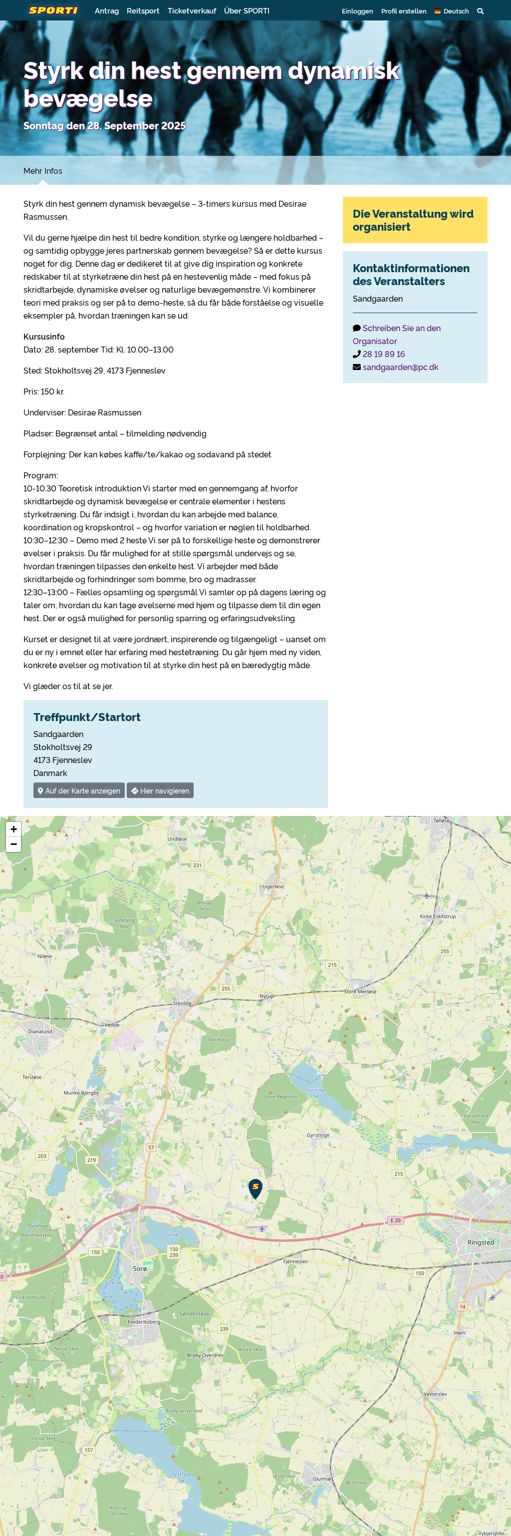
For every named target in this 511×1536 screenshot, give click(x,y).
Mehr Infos (42, 170)
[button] (452, 10)
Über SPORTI (246, 10)
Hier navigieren (163, 790)
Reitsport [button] (143, 10)
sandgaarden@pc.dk (401, 366)
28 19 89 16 (384, 353)
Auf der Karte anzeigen (81, 790)
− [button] (13, 844)
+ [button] (13, 829)
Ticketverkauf (192, 10)
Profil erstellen (404, 10)
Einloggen (357, 10)
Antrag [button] (107, 10)
